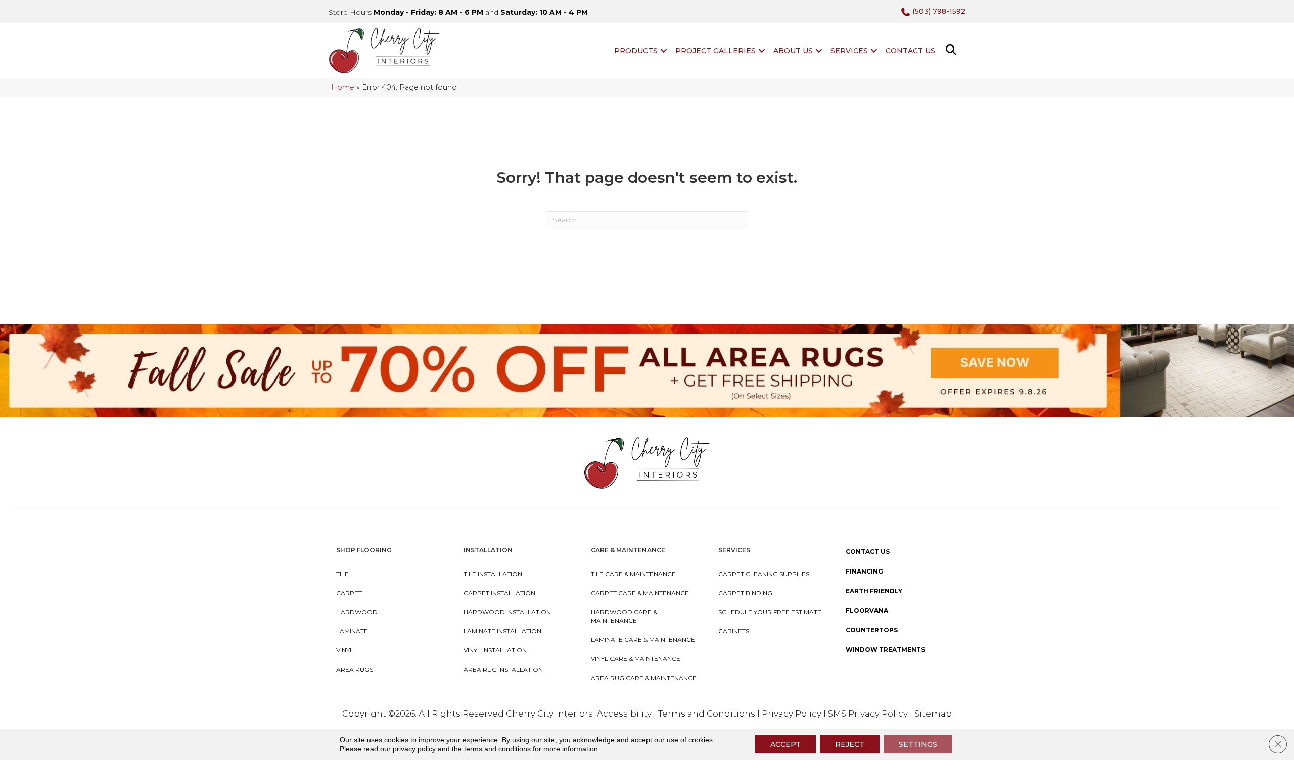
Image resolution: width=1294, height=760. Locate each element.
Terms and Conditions (706, 713)
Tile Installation (493, 574)
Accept (785, 744)
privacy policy (414, 749)
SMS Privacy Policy (869, 713)
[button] (664, 50)
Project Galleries (715, 50)
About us (793, 50)
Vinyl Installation (495, 650)
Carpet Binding (745, 593)
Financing (864, 571)
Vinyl (344, 650)
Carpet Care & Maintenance (640, 593)
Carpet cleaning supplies (763, 574)
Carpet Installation (499, 593)
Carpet (349, 593)
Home (342, 87)
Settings (918, 744)
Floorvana (867, 610)
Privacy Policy (792, 713)
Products (636, 50)
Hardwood (357, 612)
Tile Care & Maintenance (633, 574)
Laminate (352, 631)
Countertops (872, 630)
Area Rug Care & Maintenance (644, 678)
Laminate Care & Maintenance (643, 639)
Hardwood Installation (507, 612)
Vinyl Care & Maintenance (635, 658)
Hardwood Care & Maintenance (624, 616)
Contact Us (910, 50)
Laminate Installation (502, 631)
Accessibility (624, 713)
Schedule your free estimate (769, 612)
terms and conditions (497, 749)
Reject (849, 744)
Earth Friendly (874, 591)
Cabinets (733, 631)
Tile (342, 574)
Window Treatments (885, 649)
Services (849, 50)
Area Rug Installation (503, 669)
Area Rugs (354, 669)
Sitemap (933, 713)
